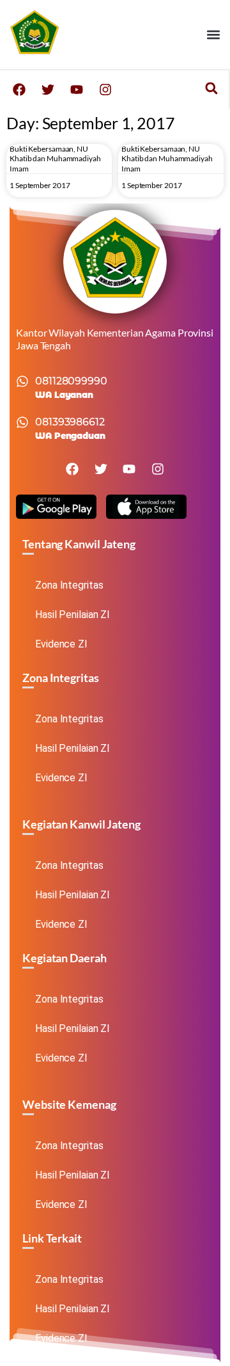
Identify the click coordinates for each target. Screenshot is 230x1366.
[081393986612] (22, 422)
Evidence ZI (61, 644)
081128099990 (71, 381)
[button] (213, 34)
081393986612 (70, 422)
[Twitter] (48, 89)
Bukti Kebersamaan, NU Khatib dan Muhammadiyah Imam (55, 158)
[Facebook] (19, 89)
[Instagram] (105, 89)
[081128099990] (22, 381)
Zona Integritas (69, 585)
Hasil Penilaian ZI (72, 614)
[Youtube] (76, 89)
